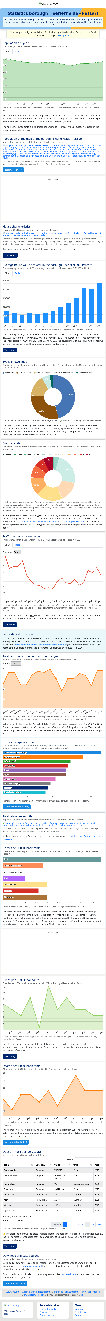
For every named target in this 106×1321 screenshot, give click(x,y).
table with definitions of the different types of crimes (41, 644)
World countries (47, 1315)
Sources (79, 1309)
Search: (70, 1159)
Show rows (13, 1219)
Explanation (10, 255)
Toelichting (9, 350)
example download (32, 1266)
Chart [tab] (7, 51)
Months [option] (15, 663)
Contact (79, 1315)
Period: (6, 663)
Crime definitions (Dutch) (16, 806)
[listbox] (17, 552)
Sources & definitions (14, 1283)
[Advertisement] (53, 201)
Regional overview (13, 169)
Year (96, 1164)
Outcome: (7, 552)
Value (57, 1164)
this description (68, 1274)
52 (93, 1224)
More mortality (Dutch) (15, 1142)
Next (99, 1224)
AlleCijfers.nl (64, 35)
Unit (75, 1164)
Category (40, 1164)
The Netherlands (48, 1309)
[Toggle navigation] (63, 4)
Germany (44, 1312)
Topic (6, 1164)
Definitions (80, 1312)
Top (83, 1294)
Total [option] (16, 552)
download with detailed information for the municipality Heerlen (53, 521)
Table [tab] (17, 51)
